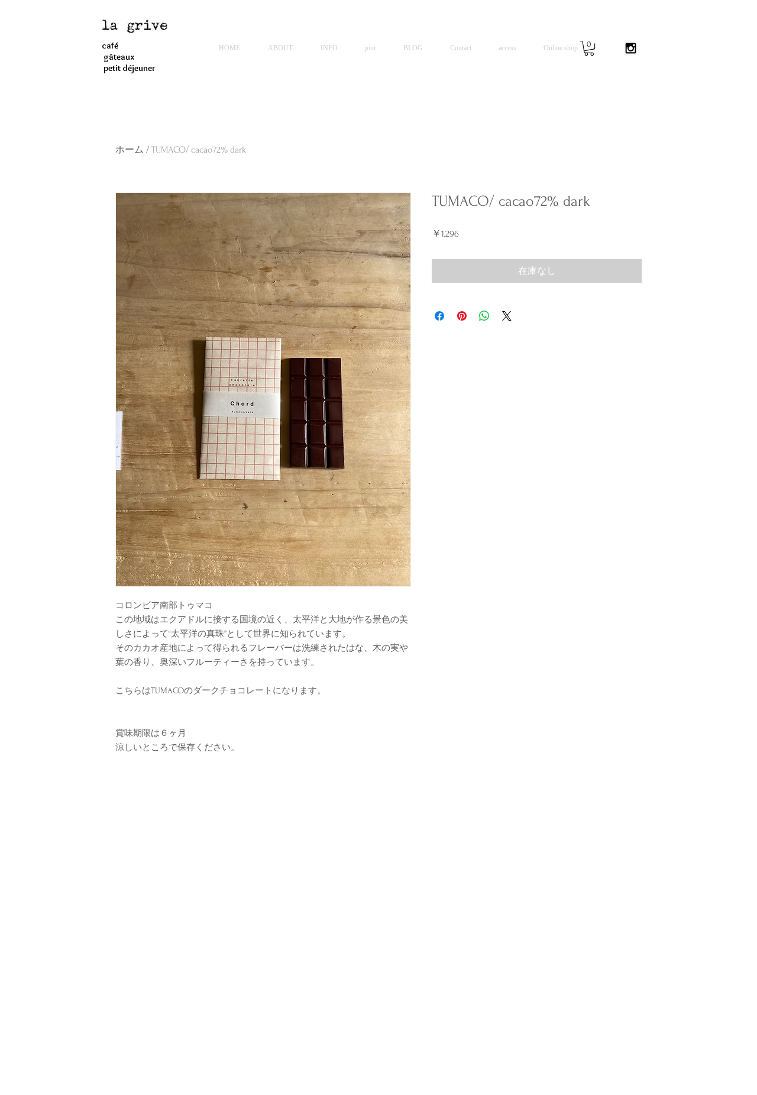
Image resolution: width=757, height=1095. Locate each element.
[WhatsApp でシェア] (484, 316)
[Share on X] (507, 316)
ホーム (129, 149)
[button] (589, 48)
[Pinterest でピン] (462, 316)
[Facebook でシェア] (439, 316)
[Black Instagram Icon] (630, 48)
